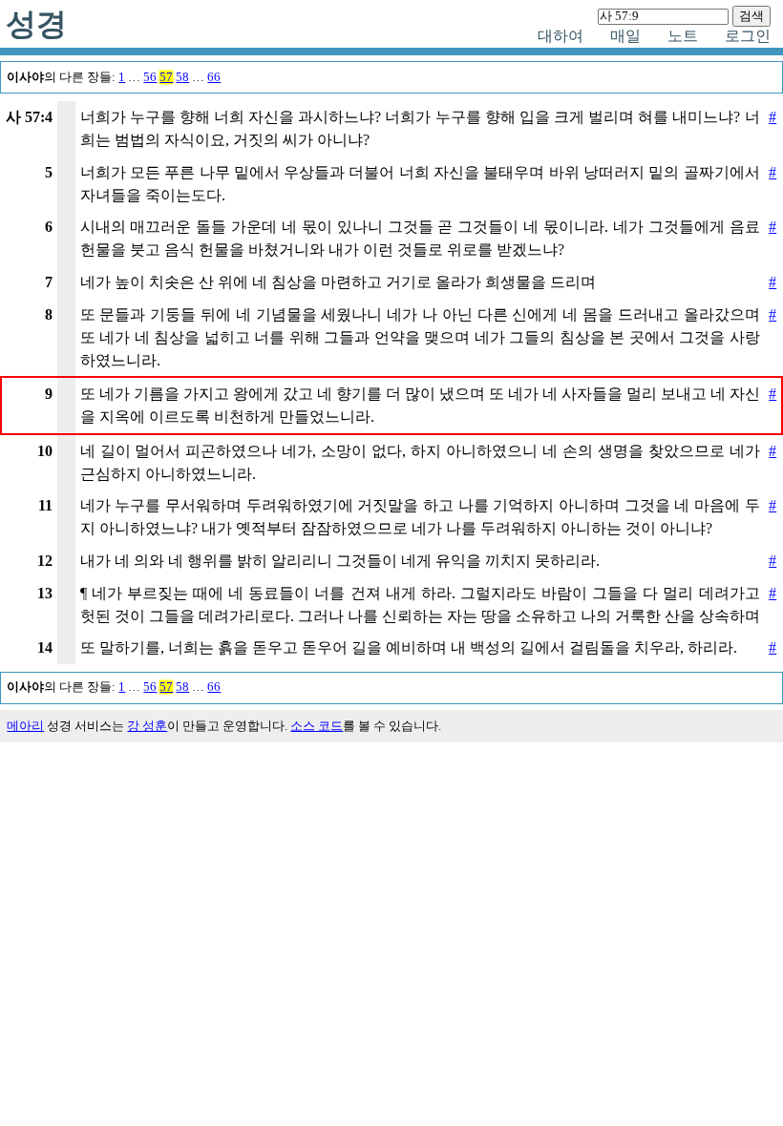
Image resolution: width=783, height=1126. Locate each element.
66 (214, 77)
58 (182, 77)
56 (150, 77)
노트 (682, 36)
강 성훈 (147, 726)
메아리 (25, 726)
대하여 (560, 36)
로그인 (748, 36)
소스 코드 (316, 726)
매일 (625, 36)
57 (166, 77)
